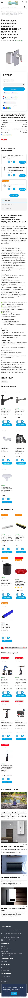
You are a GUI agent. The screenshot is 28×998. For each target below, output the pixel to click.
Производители (5, 968)
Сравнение (14, 92)
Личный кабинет (5, 976)
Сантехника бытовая (11, 11)
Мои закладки (4, 981)
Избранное (6, 92)
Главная (3, 11)
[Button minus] (9, 162)
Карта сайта (4, 961)
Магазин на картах (10, 103)
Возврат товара (5, 951)
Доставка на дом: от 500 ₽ (11, 97)
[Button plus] (14, 162)
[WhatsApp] (8, 108)
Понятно (14, 993)
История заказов (5, 979)
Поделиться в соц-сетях (10, 105)
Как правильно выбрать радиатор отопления (11, 878)
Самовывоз (8, 99)
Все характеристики (6, 134)
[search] (24, 7)
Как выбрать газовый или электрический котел (13, 909)
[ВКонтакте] (4, 108)
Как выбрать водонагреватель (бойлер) (12, 846)
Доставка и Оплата (6, 948)
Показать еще (14, 195)
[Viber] (6, 108)
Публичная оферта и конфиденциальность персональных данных (12, 954)
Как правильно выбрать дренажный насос (13, 812)
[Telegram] (10, 108)
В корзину (14, 89)
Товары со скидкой (6, 970)
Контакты (3, 946)
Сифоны (19, 11)
